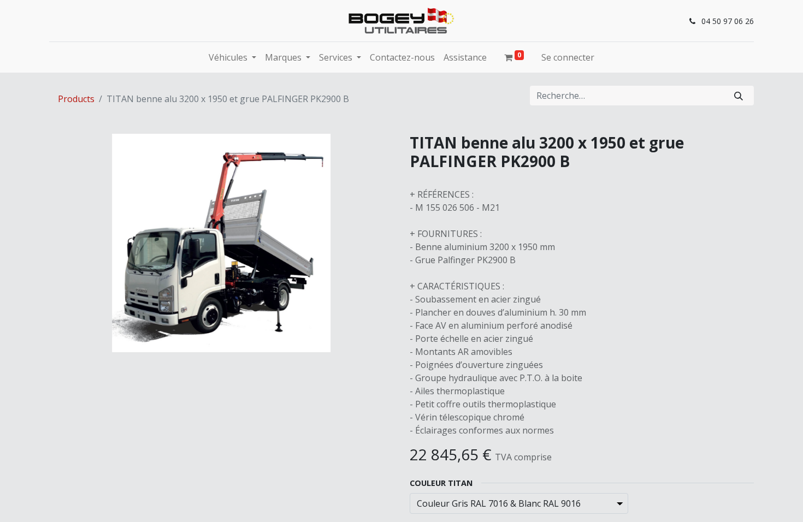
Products (76, 99)
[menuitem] (402, 57)
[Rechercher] (738, 95)
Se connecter (567, 57)
